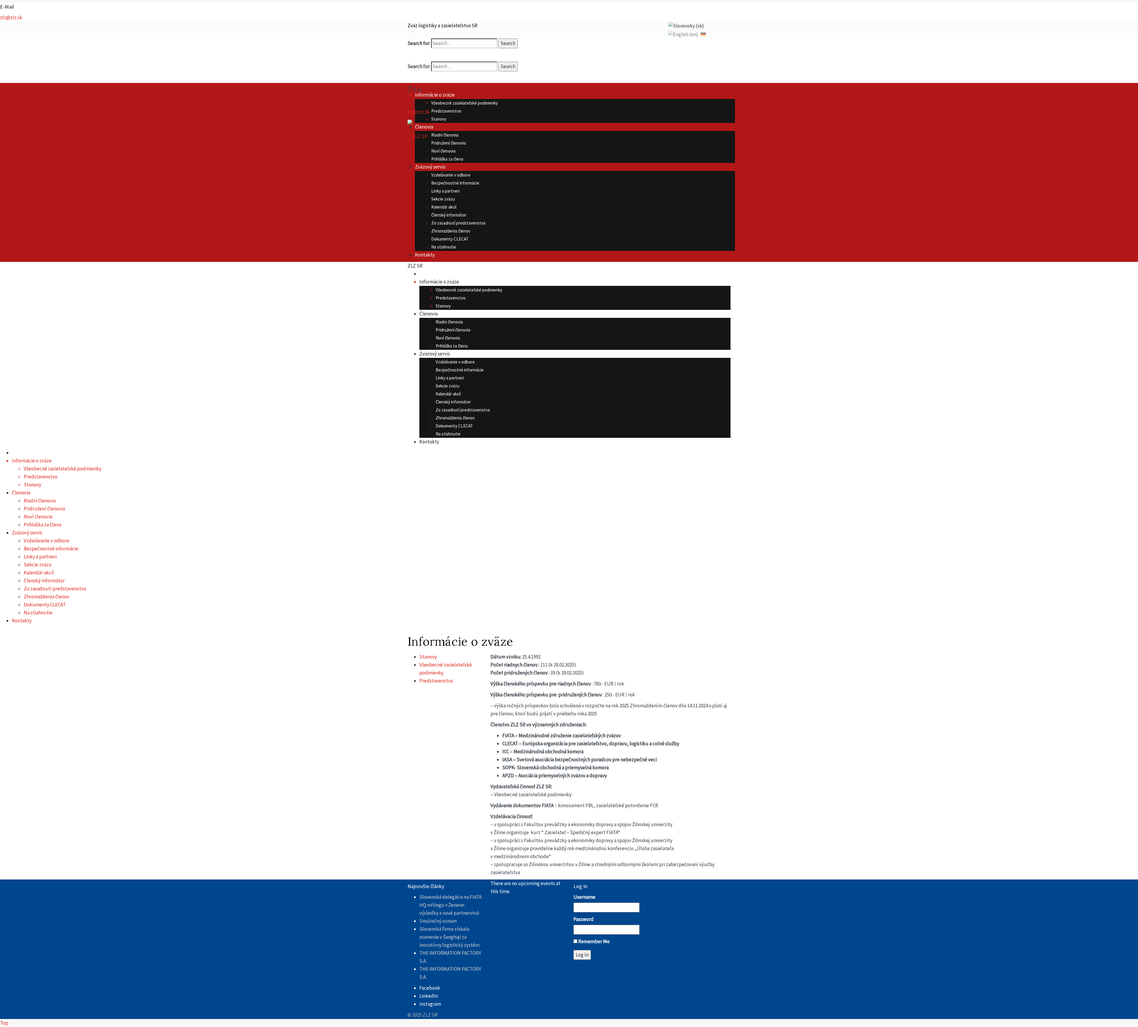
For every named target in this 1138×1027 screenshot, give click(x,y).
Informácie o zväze (435, 95)
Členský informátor (448, 215)
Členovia (424, 127)
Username (584, 897)
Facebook (429, 988)
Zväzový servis (430, 167)
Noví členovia (443, 151)
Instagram (430, 1004)
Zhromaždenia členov (450, 231)
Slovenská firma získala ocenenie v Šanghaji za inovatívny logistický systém (449, 937)
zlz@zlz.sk (11, 17)
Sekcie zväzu (443, 199)
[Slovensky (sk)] (686, 25)
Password (583, 919)
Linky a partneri (445, 191)
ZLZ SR (415, 265)
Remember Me (594, 941)
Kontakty (425, 254)
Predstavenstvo (446, 111)
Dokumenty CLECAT (450, 239)
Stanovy (438, 119)
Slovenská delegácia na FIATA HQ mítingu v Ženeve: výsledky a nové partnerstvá (450, 905)
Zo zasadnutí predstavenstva (458, 223)
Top (4, 1023)
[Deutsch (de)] (703, 34)
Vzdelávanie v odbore (450, 175)
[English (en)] (683, 34)
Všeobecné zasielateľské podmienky (464, 103)
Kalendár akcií (443, 207)
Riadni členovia (444, 135)
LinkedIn (428, 996)
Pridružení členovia (448, 143)
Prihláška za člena (447, 159)
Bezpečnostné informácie (455, 183)
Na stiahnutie (443, 247)
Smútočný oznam (438, 921)
